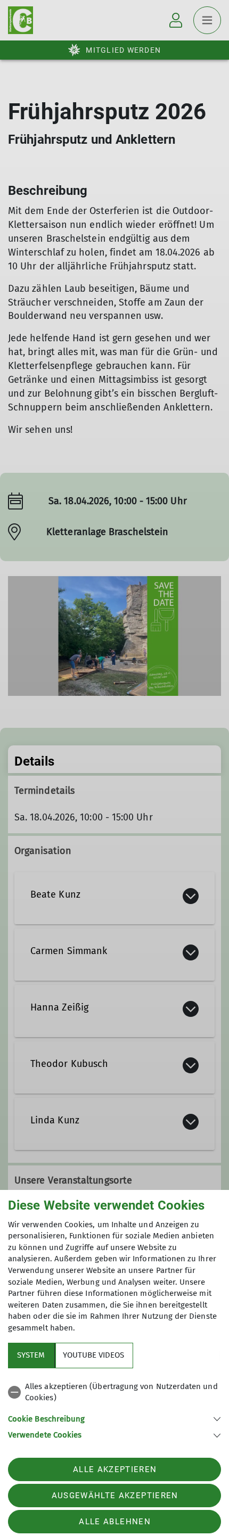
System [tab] (31, 1355)
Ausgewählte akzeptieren (115, 1495)
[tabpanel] (114, 1409)
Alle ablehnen (114, 1521)
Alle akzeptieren (115, 1469)
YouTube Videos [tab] (93, 1355)
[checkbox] (114, 1392)
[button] (114, 1418)
